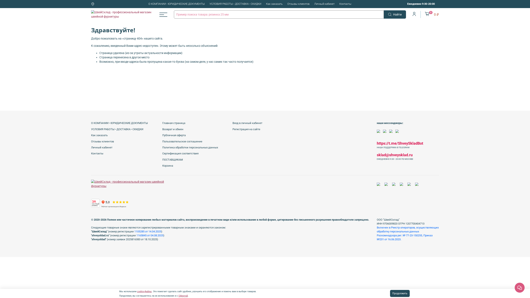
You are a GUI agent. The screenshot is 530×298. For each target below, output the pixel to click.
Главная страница (173, 123)
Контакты (345, 3)
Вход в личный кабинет (247, 123)
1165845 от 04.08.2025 (149, 235)
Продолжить (399, 293)
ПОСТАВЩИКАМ (172, 159)
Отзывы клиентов (298, 3)
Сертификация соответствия (180, 153)
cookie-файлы (144, 291)
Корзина (167, 165)
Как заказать (274, 3)
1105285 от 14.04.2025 (147, 231)
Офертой (183, 295)
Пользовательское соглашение (182, 141)
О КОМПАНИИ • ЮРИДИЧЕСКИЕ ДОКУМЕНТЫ (176, 3)
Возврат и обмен (172, 129)
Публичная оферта (174, 135)
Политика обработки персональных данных (190, 147)
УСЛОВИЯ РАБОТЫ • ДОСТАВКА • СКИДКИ (235, 3)
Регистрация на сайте (246, 129)
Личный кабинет (324, 3)
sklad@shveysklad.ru (395, 155)
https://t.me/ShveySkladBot (400, 143)
